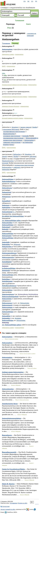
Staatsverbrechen (9, 134)
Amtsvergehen (7, 49)
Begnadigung (7, 435)
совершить (17, 167)
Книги (28, 24)
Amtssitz (5, 229)
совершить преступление (11, 142)
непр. (12, 144)
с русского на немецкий (31, 34)
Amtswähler (6, 316)
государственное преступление (14, 131)
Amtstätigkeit (7, 262)
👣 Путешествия (5, 506)
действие (33, 156)
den (3, 220)
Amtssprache (6, 236)
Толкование (6, 43)
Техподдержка (13, 503)
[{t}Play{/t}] (13, 46)
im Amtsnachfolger (8, 268)
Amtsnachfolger (7, 179)
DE (28, 1)
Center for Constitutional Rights (13, 469)
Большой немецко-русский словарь (12, 118)
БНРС (4, 66)
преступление (11, 147)
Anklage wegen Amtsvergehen (13, 372)
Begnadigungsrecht (9, 452)
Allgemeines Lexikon (8, 54)
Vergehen (15, 127)
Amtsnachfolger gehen (13, 325)
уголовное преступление (11, 136)
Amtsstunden (7, 246)
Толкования (19, 20)
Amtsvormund (7, 305)
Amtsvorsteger (7, 307)
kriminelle (25, 136)
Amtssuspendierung (9, 253)
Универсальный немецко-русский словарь (14, 85)
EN (24, 1)
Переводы (10, 24)
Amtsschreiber (7, 222)
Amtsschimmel (7, 212)
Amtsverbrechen (8, 389)
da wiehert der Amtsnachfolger (13, 216)
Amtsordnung (7, 188)
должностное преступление (12, 140)
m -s (14, 212)
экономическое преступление (13, 138)
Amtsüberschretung (9, 285)
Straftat (34, 127)
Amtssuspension (8, 257)
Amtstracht (6, 270)
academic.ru (8, 3)
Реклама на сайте (22, 503)
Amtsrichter (6, 207)
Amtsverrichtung (8, 294)
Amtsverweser (7, 303)
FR (36, 1)
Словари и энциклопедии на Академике (18, 8)
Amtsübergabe (7, 281)
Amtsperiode (6, 192)
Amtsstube (6, 244)
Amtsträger (6, 279)
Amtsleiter (18, 318)
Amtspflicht (6, 201)
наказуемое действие (11, 129)
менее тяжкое (26, 127)
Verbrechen (17, 154)
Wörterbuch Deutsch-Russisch (10, 106)
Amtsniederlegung (8, 181)
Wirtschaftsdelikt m (32, 138)
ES (32, 1)
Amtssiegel (6, 227)
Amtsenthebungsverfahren (11, 418)
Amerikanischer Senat (10, 403)
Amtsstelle (6, 242)
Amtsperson (6, 196)
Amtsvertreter (7, 299)
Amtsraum (5, 205)
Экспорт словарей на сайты (8, 509)
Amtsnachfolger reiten (13, 220)
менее (5, 156)
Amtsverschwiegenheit (10, 296)
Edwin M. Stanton (8, 484)
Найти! (34, 13)
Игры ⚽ (10, 28)
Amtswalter (6, 318)
